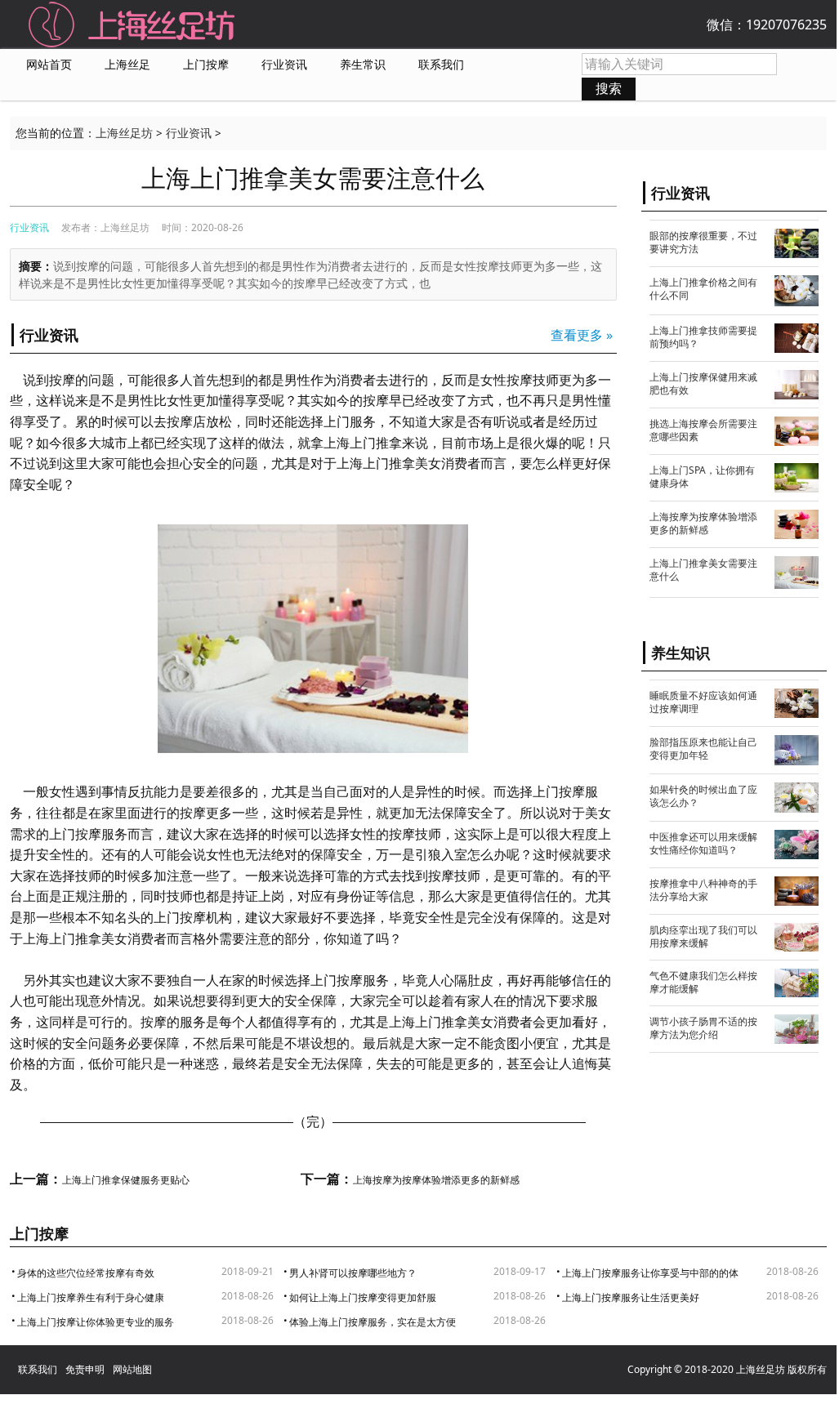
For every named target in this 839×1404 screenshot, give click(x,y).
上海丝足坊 (124, 132)
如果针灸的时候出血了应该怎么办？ (703, 795)
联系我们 (441, 65)
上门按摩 (206, 65)
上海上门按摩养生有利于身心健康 (90, 1297)
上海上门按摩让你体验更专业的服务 (95, 1322)
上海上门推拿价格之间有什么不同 (703, 288)
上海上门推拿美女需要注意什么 (703, 569)
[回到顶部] (808, 1371)
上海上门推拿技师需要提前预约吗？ (703, 336)
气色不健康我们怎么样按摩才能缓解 (703, 982)
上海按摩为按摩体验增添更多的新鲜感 (436, 1180)
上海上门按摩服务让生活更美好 (630, 1297)
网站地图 (132, 1369)
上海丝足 (127, 65)
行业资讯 (284, 65)
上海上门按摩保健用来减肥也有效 (703, 383)
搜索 (609, 88)
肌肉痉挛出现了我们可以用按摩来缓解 (703, 936)
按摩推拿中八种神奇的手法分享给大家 (703, 889)
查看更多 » (582, 335)
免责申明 (85, 1369)
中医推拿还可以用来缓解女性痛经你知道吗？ (703, 843)
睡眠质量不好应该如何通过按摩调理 (703, 702)
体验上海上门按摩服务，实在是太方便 (372, 1322)
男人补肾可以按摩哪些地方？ (353, 1273)
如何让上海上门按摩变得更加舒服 (362, 1297)
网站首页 (49, 65)
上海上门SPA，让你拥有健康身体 (702, 476)
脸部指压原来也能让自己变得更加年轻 (703, 748)
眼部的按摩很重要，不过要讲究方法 (703, 242)
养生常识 (363, 65)
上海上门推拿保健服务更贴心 (126, 1180)
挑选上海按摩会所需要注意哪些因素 (703, 430)
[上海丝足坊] (132, 22)
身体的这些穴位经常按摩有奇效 (85, 1273)
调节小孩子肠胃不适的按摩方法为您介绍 (703, 1027)
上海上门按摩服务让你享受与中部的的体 (650, 1273)
